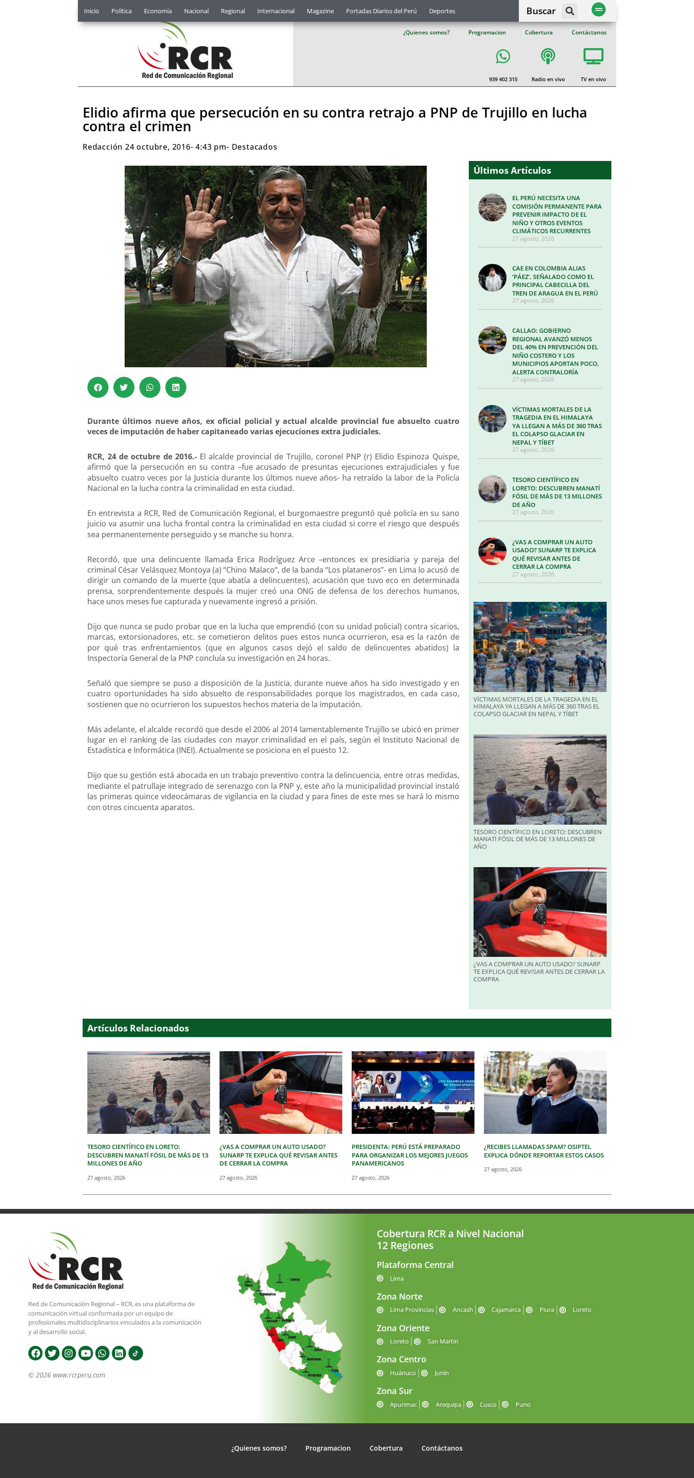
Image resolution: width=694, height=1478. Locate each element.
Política (121, 11)
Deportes (442, 11)
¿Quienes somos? (426, 32)
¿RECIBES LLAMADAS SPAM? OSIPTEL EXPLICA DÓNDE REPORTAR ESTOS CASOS (544, 1150)
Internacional (276, 11)
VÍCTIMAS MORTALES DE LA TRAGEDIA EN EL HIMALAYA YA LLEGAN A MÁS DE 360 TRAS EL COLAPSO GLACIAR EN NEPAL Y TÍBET (557, 426)
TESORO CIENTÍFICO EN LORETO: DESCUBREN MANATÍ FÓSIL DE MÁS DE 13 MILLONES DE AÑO (557, 492)
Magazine (320, 11)
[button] (569, 11)
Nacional (196, 11)
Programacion (487, 32)
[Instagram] (69, 1353)
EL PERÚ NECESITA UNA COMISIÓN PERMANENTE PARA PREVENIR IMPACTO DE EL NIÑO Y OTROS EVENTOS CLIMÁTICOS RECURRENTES (557, 214)
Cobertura (539, 32)
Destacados (255, 147)
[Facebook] (35, 1353)
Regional (233, 11)
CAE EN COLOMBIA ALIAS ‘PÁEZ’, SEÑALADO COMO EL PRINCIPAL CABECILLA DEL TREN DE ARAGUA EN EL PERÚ (555, 280)
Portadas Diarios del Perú (381, 11)
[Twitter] (52, 1353)
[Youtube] (85, 1353)
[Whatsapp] (102, 1353)
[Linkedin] (119, 1353)
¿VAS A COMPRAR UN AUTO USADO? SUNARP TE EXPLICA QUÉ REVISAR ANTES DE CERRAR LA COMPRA (554, 554)
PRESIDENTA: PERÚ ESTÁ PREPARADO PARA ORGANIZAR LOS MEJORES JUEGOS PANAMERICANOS (410, 1154)
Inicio (91, 11)
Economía (158, 11)
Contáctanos (589, 32)
